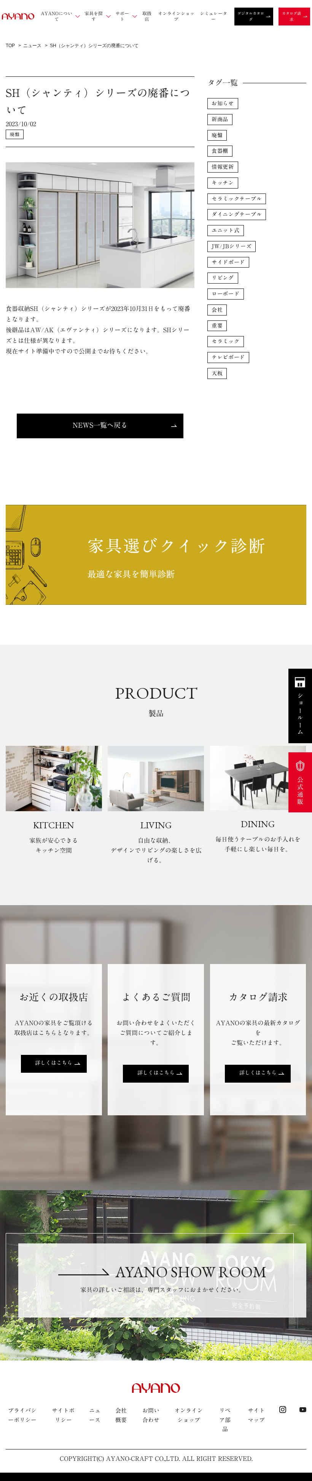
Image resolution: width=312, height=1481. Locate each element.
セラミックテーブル (237, 198)
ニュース (32, 45)
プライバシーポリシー (22, 1415)
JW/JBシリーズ (232, 246)
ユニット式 (226, 230)
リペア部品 (225, 1420)
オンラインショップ (188, 1415)
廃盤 (14, 134)
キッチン (223, 183)
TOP (10, 45)
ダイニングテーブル (237, 214)
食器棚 (220, 151)
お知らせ (223, 103)
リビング (223, 278)
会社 (217, 309)
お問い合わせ (150, 1415)
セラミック (226, 341)
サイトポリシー (63, 1415)
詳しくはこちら (53, 1063)
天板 (217, 373)
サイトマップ (256, 1415)
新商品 (220, 119)
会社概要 (121, 1415)
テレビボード (228, 357)
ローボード (226, 294)
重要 (217, 325)
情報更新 (223, 167)
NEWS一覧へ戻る (100, 425)
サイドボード (228, 262)
